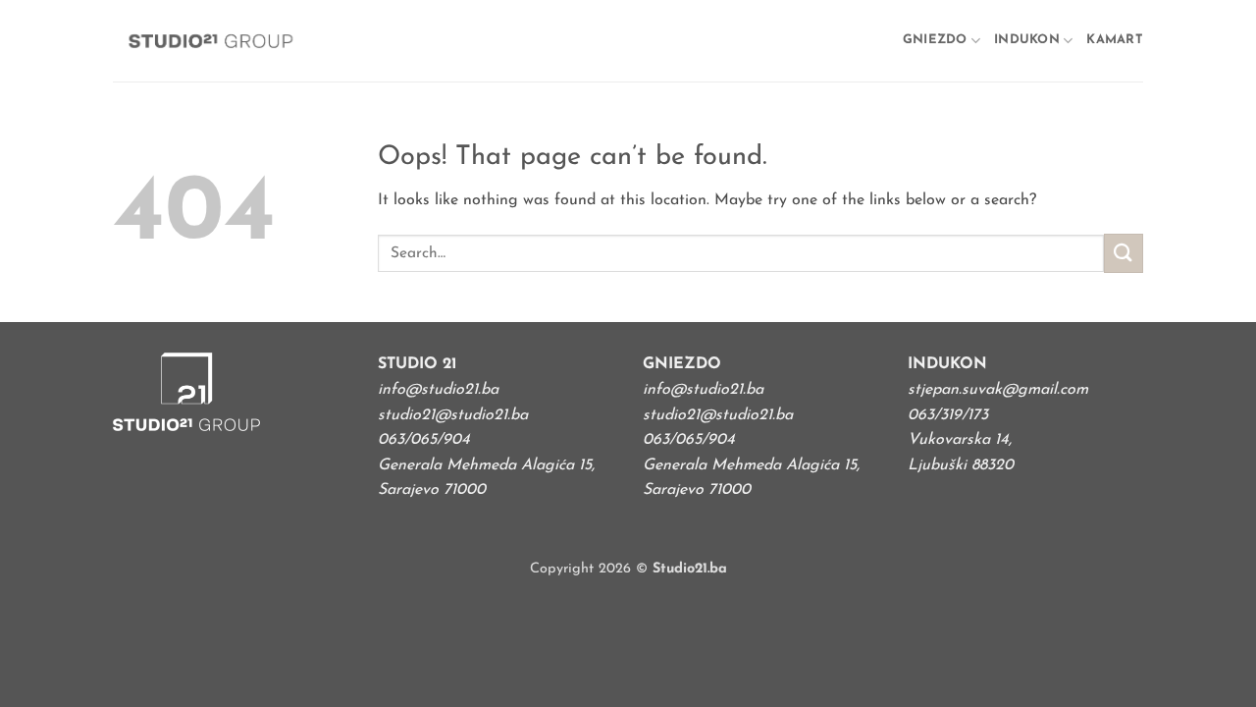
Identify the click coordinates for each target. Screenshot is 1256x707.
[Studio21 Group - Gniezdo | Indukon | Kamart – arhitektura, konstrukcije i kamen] (211, 41)
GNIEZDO (935, 39)
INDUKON (1027, 39)
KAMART (1114, 39)
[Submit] (1123, 253)
